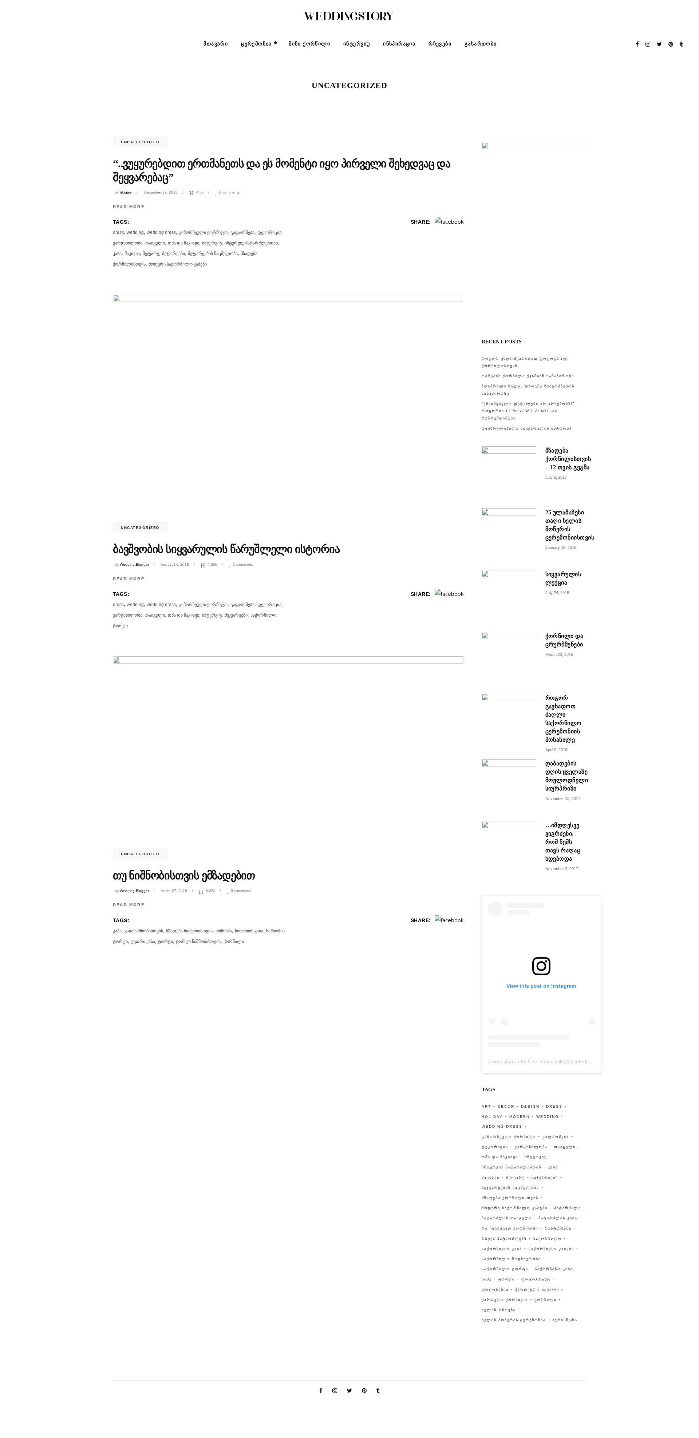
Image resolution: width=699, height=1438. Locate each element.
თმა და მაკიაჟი (183, 243)
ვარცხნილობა (127, 243)
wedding (135, 232)
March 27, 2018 (174, 891)
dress (118, 232)
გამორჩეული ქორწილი (203, 232)
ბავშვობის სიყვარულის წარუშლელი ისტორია (226, 549)
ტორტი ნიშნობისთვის (198, 941)
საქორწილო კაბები (551, 1249)
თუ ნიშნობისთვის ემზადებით (184, 875)
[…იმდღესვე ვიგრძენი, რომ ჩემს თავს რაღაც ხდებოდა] (509, 848)
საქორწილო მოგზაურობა (511, 1259)
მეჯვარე (151, 253)
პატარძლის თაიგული (507, 1218)
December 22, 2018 (161, 192)
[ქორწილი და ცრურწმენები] (509, 659)
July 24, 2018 (557, 592)
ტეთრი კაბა (143, 941)
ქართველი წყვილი (537, 1289)
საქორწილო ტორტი (505, 1269)
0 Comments (229, 192)
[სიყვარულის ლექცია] (509, 597)
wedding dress (161, 232)
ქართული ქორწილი (505, 1300)
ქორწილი (234, 941)
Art (486, 1106)
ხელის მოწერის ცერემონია (514, 1320)
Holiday (492, 1117)
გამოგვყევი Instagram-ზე (538, 318)
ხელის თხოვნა (499, 1310)
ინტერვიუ (212, 243)
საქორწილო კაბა (502, 1249)
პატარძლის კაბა (557, 1218)
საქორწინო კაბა (554, 1269)
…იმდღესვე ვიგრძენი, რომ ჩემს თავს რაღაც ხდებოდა (563, 842)
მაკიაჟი (132, 253)
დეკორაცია (269, 232)
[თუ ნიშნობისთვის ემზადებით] (288, 754)
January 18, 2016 (560, 547)
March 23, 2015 (559, 654)
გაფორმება (242, 232)
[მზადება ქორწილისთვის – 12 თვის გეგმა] (509, 473)
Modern (519, 1117)
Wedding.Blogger (134, 564)
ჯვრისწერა (564, 1320)
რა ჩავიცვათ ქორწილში (510, 1228)
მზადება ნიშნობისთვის (189, 930)
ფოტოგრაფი (536, 1279)
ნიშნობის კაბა (249, 930)
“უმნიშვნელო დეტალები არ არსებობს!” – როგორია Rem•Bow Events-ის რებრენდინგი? (530, 411)
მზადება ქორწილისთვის (510, 1198)
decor (506, 1106)
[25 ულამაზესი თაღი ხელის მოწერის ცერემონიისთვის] (509, 535)
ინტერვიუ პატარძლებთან (251, 243)
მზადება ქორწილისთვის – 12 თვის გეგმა (568, 458)
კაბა (117, 253)
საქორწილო (547, 1238)
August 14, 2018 (175, 564)
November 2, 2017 (561, 869)
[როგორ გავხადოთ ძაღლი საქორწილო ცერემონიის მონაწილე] (509, 721)
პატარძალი (567, 1208)
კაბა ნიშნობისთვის (144, 930)
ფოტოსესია (495, 1289)
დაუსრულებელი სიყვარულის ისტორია (527, 428)
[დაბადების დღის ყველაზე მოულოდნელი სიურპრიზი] (509, 786)
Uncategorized (140, 142)
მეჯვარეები (173, 253)
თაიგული (155, 243)
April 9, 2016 (556, 750)
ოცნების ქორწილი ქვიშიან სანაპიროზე (528, 376)
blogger (126, 192)
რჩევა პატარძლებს (504, 1238)
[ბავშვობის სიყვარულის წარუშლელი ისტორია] (287, 411)
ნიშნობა (224, 930)
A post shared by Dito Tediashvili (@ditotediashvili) (545, 1061)
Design (530, 1106)
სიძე (487, 1279)
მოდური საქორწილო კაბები (178, 264)
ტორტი (165, 941)
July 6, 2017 (556, 477)
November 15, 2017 (562, 798)
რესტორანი (558, 1228)
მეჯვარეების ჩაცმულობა (213, 253)
